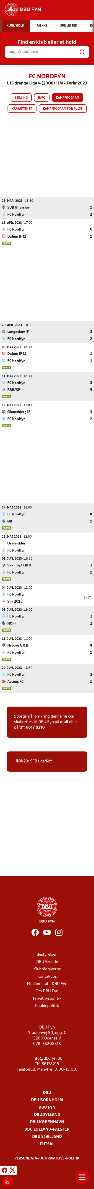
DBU (47, 1093)
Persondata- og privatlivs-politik (47, 1158)
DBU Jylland (47, 1115)
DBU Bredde (47, 962)
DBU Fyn (47, 1108)
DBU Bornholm (47, 1100)
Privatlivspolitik (47, 999)
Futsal (47, 1144)
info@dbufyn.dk (47, 1059)
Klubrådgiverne (47, 969)
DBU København (47, 1122)
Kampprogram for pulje (63, 108)
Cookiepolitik (47, 1006)
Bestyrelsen (47, 955)
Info (41, 97)
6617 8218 (35, 727)
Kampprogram (67, 97)
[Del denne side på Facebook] (4, 1171)
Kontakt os (47, 977)
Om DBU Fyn (47, 991)
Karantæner (22, 108)
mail (64, 722)
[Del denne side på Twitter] (13, 1171)
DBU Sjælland (47, 1137)
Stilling (21, 97)
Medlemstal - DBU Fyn (47, 984)
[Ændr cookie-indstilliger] (7, 1181)
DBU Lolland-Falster (47, 1130)
